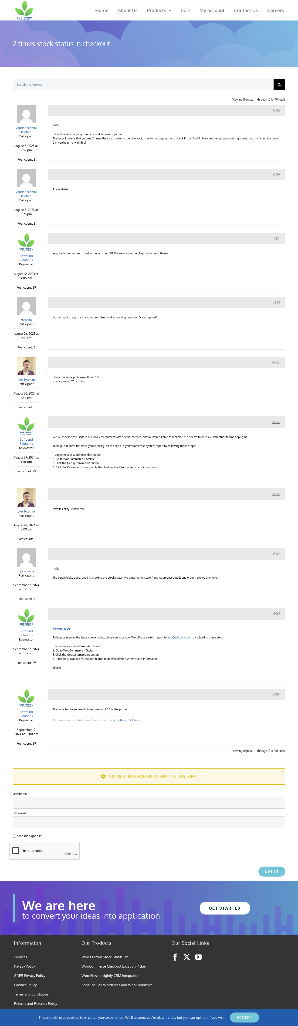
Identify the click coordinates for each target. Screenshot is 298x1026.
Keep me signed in (29, 836)
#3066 (276, 494)
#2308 (276, 110)
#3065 (276, 422)
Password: (20, 813)
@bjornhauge (61, 628)
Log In (271, 871)
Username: (20, 794)
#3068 (276, 554)
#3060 (276, 362)
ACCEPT (245, 1017)
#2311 (277, 238)
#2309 (276, 174)
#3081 (276, 694)
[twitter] (186, 957)
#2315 (276, 302)
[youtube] (198, 957)
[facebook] (175, 957)
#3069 (276, 613)
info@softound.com (179, 637)
